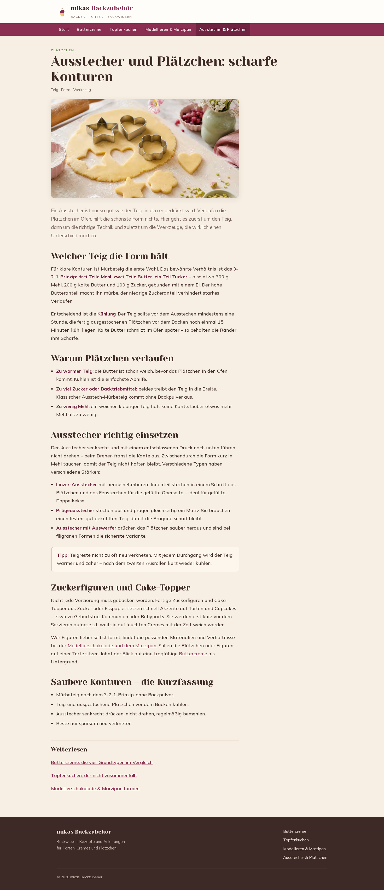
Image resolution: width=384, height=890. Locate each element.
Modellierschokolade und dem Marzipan (112, 645)
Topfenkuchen (123, 29)
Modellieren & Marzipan (168, 29)
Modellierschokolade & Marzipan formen (95, 788)
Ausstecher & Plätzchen (223, 29)
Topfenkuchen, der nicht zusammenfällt (94, 775)
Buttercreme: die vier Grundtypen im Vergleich (102, 762)
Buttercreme (89, 29)
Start (64, 29)
